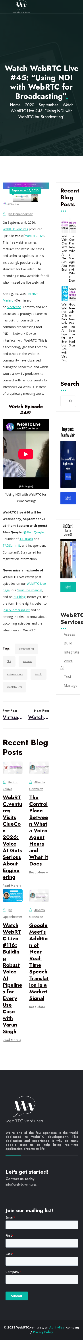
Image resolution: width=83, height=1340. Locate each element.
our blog (19, 597)
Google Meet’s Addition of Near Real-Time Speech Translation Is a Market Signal (39, 961)
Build (68, 643)
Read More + (12, 885)
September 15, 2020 (25, 190)
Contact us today (20, 1178)
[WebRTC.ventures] (21, 6)
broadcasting (26, 649)
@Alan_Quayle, (34, 532)
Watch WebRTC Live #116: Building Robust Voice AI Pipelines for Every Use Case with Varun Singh (64, 332)
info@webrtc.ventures (21, 1184)
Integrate (71, 652)
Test (67, 676)
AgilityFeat (57, 1327)
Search (68, 384)
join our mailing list (16, 610)
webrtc (38, 674)
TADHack (26, 539)
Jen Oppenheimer (20, 214)
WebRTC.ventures (15, 229)
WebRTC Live (34, 236)
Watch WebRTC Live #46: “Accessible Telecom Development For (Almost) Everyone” (38, 714)
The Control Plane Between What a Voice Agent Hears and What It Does (38, 830)
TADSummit (11, 545)
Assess (69, 634)
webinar (27, 661)
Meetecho (14, 307)
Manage (70, 685)
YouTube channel (29, 590)
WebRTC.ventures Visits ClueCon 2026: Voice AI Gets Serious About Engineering (12, 837)
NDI (9, 661)
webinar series (15, 674)
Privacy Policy (43, 1332)
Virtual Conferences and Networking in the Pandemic (13, 714)
